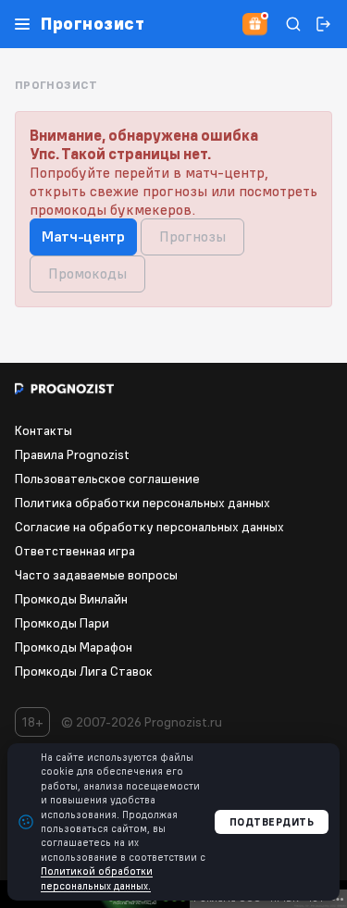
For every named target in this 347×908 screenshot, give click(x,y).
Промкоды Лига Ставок (84, 671)
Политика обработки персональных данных (142, 502)
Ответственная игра (75, 550)
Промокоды (87, 273)
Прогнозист (92, 24)
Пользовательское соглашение (107, 478)
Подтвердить (272, 821)
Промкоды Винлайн (71, 599)
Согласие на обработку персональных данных (149, 526)
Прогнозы (192, 236)
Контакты (43, 430)
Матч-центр (83, 236)
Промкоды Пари (62, 623)
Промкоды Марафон (73, 647)
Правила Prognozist (72, 454)
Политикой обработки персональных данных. (97, 877)
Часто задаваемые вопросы (96, 574)
